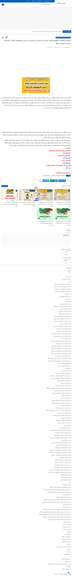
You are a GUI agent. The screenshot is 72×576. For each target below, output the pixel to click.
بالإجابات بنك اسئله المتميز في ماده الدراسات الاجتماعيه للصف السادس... (63, 223)
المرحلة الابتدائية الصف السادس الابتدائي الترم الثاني (58, 492)
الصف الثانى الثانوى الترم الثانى (63, 420)
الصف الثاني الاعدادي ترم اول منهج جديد (61, 415)
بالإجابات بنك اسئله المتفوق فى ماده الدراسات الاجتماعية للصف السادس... (45, 204)
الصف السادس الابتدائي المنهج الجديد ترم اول (60, 469)
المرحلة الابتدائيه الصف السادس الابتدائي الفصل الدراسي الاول (56, 502)
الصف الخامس (67, 425)
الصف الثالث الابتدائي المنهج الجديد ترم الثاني (60, 375)
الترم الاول (68, 294)
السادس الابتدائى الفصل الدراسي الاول (61, 326)
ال (69, 281)
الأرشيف (33, 1)
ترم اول (68, 549)
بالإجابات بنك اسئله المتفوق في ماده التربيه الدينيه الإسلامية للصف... (63, 204)
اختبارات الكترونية (66, 279)
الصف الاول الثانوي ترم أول (64, 363)
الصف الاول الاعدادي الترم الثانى (63, 343)
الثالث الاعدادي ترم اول (65, 308)
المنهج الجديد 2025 (66, 536)
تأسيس (68, 544)
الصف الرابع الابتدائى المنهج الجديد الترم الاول (60, 450)
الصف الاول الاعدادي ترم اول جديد (62, 356)
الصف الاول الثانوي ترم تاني (64, 365)
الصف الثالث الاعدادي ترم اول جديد (62, 390)
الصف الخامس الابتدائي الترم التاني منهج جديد (60, 430)
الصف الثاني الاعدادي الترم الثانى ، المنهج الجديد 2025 (58, 410)
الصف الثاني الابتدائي (65, 398)
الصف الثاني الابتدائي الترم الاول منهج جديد (60, 400)
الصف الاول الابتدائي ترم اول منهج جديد (61, 336)
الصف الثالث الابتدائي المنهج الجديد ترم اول (60, 378)
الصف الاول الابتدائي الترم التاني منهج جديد (60, 333)
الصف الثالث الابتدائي (65, 370)
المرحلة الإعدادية (66, 504)
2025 (69, 271)
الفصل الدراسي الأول (65, 474)
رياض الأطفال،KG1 (66, 559)
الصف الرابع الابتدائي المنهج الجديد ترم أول (60, 455)
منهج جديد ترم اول (66, 569)
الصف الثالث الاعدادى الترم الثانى (62, 385)
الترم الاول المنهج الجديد (64, 296)
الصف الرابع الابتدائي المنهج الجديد (62, 447)
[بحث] (3, 5)
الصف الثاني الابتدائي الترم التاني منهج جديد (60, 403)
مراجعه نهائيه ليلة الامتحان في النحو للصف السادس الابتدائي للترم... (11, 204)
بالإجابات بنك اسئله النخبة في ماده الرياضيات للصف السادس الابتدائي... (27, 204)
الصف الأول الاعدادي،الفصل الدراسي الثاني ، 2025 (59, 358)
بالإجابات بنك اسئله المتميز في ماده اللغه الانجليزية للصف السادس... (46, 223)
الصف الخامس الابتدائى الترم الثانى (62, 432)
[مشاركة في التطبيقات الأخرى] (40, 180)
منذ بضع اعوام (67, 200)
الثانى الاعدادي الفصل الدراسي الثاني (62, 321)
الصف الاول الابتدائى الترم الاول (63, 331)
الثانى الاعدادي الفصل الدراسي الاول (62, 316)
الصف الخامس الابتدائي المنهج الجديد (62, 435)
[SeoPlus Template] (70, 574)
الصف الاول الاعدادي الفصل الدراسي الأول (60, 346)
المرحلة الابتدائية (47, 4)
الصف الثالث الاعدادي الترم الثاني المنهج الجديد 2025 (58, 388)
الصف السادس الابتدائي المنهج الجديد (62, 467)
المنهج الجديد (67, 534)
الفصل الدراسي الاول (65, 477)
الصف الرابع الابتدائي (65, 440)
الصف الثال (67, 368)
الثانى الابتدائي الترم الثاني (64, 313)
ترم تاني (68, 551)
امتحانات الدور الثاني (65, 539)
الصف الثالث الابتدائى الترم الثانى (62, 373)
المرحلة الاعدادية (66, 507)
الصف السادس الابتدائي (65, 457)
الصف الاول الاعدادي (65, 338)
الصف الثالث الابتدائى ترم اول (63, 380)
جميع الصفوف (67, 554)
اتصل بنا (28, 1)
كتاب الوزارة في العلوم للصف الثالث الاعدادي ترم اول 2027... (48, 31)
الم (69, 482)
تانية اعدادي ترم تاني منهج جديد (63, 546)
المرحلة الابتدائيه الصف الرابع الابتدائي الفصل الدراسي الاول (57, 499)
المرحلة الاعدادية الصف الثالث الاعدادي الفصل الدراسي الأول (56, 517)
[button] (62, 180)
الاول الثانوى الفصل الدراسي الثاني (62, 291)
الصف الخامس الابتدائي (65, 427)
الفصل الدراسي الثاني (65, 479)
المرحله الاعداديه (66, 529)
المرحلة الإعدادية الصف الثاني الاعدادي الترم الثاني (59, 519)
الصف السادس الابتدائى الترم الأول (63, 37)
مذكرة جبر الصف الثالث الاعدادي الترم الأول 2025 (59, 564)
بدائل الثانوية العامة (66, 541)
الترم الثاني (67, 301)
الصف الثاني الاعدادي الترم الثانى (62, 408)
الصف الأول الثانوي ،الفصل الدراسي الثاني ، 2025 (59, 360)
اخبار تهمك (67, 276)
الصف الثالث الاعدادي (65, 383)
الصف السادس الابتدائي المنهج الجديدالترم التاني (59, 472)
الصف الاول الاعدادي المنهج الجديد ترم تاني (60, 353)
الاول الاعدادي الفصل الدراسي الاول (62, 284)
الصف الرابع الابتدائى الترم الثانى (63, 445)
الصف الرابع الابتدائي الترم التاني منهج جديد (60, 442)
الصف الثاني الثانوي (65, 417)
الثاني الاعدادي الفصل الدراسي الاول (62, 318)
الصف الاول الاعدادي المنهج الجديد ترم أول (60, 348)
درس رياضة (61, 3)
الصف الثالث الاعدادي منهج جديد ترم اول (61, 393)
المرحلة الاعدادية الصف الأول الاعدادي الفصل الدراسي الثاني (56, 509)
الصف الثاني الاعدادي (65, 405)
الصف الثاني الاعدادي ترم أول (63, 413)
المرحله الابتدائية (66, 524)
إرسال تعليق (66, 235)
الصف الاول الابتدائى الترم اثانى (63, 328)
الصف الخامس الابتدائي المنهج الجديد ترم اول (60, 437)
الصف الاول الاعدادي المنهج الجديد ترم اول (60, 351)
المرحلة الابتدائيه (66, 494)
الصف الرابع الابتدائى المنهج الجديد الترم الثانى (60, 452)
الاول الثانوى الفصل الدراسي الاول (62, 289)
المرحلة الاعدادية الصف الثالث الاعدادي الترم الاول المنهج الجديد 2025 (54, 512)
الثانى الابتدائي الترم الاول (64, 311)
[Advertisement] (36, 18)
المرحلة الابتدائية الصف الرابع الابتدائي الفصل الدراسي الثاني (56, 489)
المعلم (68, 531)
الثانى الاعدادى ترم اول (65, 323)
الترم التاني (67, 299)
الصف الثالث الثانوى (65, 395)
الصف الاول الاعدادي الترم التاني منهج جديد (60, 341)
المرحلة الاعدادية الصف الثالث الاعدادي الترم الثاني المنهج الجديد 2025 (54, 514)
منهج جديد (68, 566)
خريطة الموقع (39, 1)
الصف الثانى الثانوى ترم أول (64, 422)
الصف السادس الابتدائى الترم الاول (62, 462)
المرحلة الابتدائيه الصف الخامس (63, 497)
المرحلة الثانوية (66, 521)
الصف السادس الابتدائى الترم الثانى (62, 465)
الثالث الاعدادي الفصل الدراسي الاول (62, 306)
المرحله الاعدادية (66, 526)
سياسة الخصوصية (47, 1)
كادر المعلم (67, 561)
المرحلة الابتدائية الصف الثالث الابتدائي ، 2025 (60, 487)
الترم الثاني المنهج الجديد (64, 304)
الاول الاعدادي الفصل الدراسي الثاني (62, 286)
